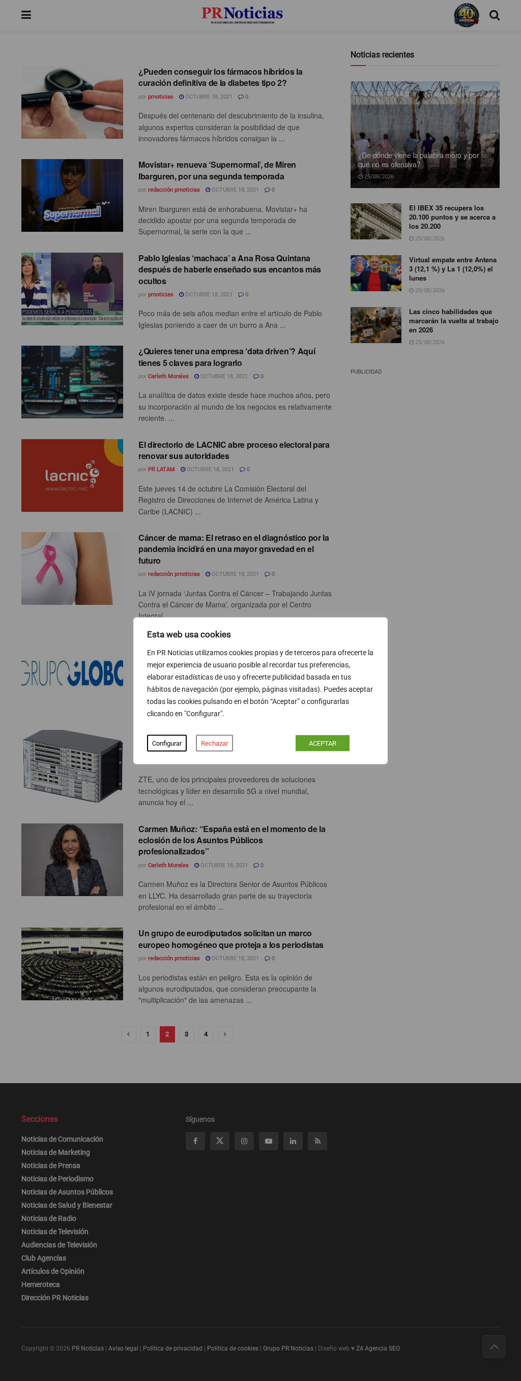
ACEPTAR (322, 743)
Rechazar (214, 743)
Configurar (167, 743)
